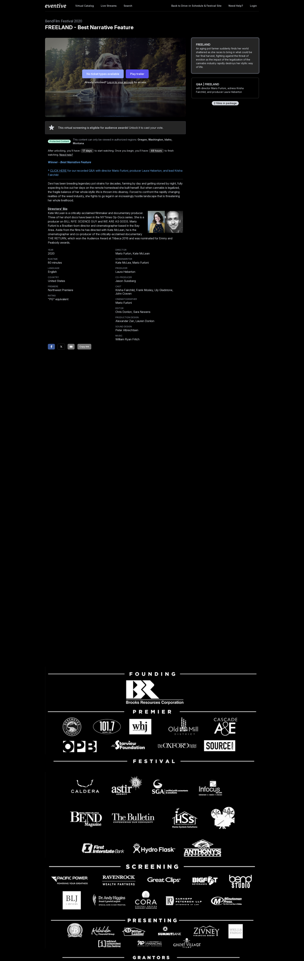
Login (253, 5)
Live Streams (109, 5)
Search (128, 5)
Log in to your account (120, 82)
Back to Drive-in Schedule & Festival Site (196, 5)
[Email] (71, 346)
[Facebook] (51, 346)
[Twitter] (61, 346)
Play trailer (137, 74)
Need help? (236, 5)
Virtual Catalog (84, 5)
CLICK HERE (58, 170)
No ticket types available (103, 74)
